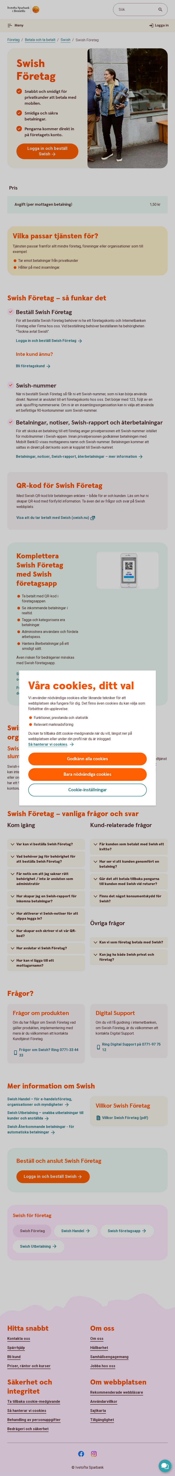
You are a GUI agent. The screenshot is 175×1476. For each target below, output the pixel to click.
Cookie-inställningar (87, 790)
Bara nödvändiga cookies (87, 774)
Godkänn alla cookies (87, 759)
